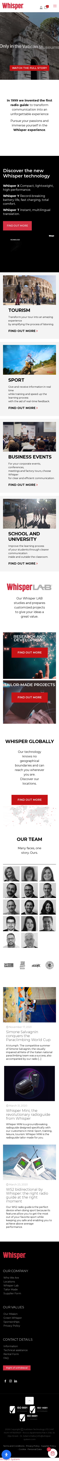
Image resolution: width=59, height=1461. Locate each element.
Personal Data (35, 1449)
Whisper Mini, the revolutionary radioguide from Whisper (28, 1114)
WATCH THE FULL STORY (29, 67)
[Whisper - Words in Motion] (12, 6)
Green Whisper (12, 1317)
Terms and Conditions (13, 1446)
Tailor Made (10, 1289)
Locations (9, 1281)
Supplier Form (12, 1293)
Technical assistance (15, 1350)
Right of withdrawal (17, 1367)
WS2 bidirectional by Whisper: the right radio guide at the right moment (27, 1195)
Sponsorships (11, 1321)
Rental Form (11, 1354)
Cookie (22, 1449)
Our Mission (10, 1314)
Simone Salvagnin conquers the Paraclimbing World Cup (28, 1036)
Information (10, 1346)
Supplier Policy (48, 1446)
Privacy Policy (11, 1325)
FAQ (6, 1358)
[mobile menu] (54, 6)
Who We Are (11, 1277)
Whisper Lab (11, 1285)
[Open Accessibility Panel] (6, 1454)
